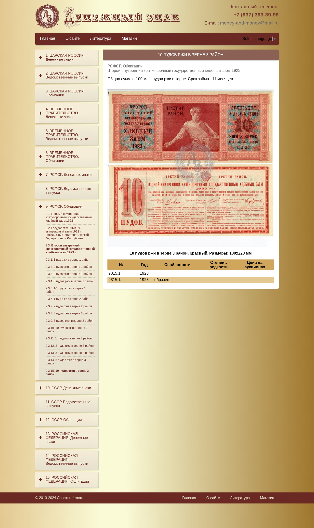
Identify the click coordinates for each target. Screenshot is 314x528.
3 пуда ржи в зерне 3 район (74, 353)
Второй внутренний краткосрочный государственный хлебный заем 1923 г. (70, 249)
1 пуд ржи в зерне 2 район (72, 299)
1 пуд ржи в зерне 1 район (72, 259)
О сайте (72, 38)
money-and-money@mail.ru (249, 23)
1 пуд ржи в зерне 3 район (73, 338)
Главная (47, 38)
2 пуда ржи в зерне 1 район (73, 267)
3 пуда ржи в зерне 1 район (73, 274)
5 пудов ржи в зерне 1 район (73, 281)
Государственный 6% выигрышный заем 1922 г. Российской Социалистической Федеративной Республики (67, 233)
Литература (100, 38)
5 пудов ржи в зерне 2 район (73, 320)
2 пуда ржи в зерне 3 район (74, 346)
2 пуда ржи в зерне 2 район (73, 306)
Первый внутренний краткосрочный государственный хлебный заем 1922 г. (69, 217)
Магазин (129, 38)
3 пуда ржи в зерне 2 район (73, 313)
